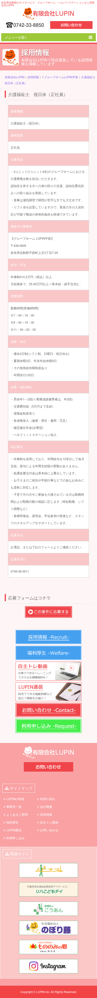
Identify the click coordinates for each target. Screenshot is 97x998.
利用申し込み (15, 838)
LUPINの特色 (15, 799)
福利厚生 (12, 822)
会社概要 (46, 806)
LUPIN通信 (13, 830)
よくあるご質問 (17, 814)
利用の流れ (47, 799)
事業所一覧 (14, 806)
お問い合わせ (49, 830)
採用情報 (46, 814)
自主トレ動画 (49, 822)
